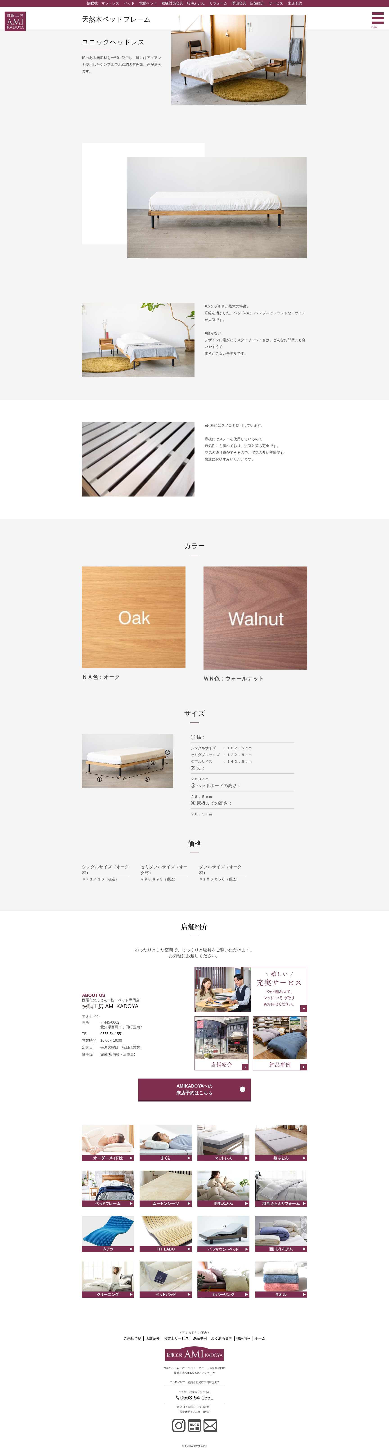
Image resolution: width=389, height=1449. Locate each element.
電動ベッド (148, 3)
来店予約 (295, 3)
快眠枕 (92, 3)
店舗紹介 (257, 3)
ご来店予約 (133, 1338)
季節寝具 (239, 3)
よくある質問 (222, 1338)
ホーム (260, 1338)
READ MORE (108, 1148)
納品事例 (200, 1338)
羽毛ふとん (196, 3)
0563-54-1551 (111, 1034)
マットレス (110, 3)
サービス (276, 3)
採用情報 (243, 1338)
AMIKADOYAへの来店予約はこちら (194, 1089)
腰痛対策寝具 (172, 3)
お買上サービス (176, 1338)
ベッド (129, 3)
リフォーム (218, 3)
